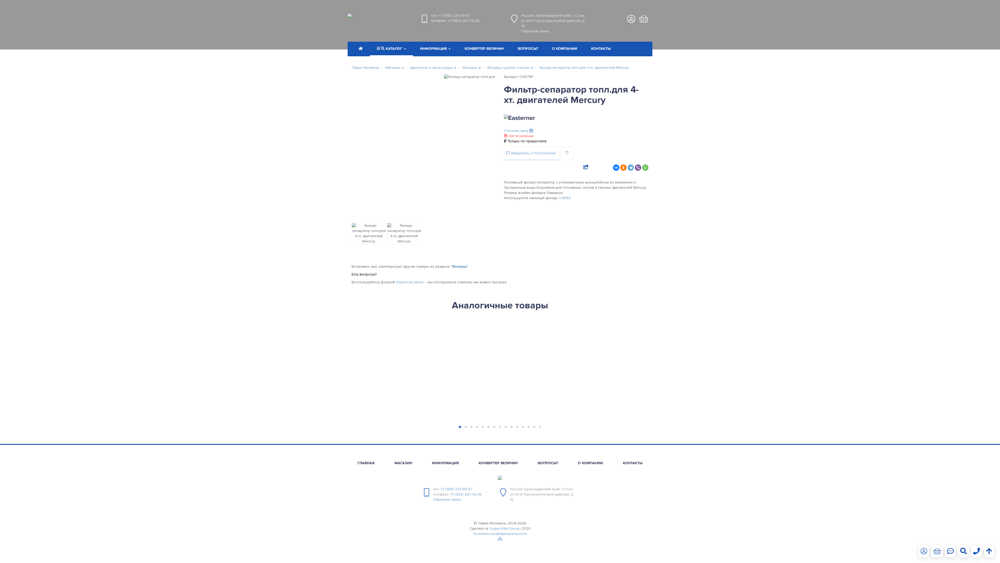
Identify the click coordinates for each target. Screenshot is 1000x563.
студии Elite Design (505, 528)
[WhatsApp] (645, 167)
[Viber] (638, 167)
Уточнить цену (516, 130)
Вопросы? (528, 48)
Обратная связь (535, 31)
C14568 (565, 198)
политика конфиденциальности (500, 533)
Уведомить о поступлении (533, 153)
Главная (366, 463)
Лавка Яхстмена (365, 67)
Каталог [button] (394, 48)
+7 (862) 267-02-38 (463, 21)
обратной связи (410, 282)
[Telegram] (631, 167)
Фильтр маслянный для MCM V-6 (535, 337)
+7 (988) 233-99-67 (454, 15)
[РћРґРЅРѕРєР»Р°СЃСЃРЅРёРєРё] (623, 167)
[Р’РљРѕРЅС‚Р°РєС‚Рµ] (616, 167)
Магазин (403, 463)
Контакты (601, 48)
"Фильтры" (459, 266)
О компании (564, 48)
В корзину (379, 414)
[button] (435, 49)
